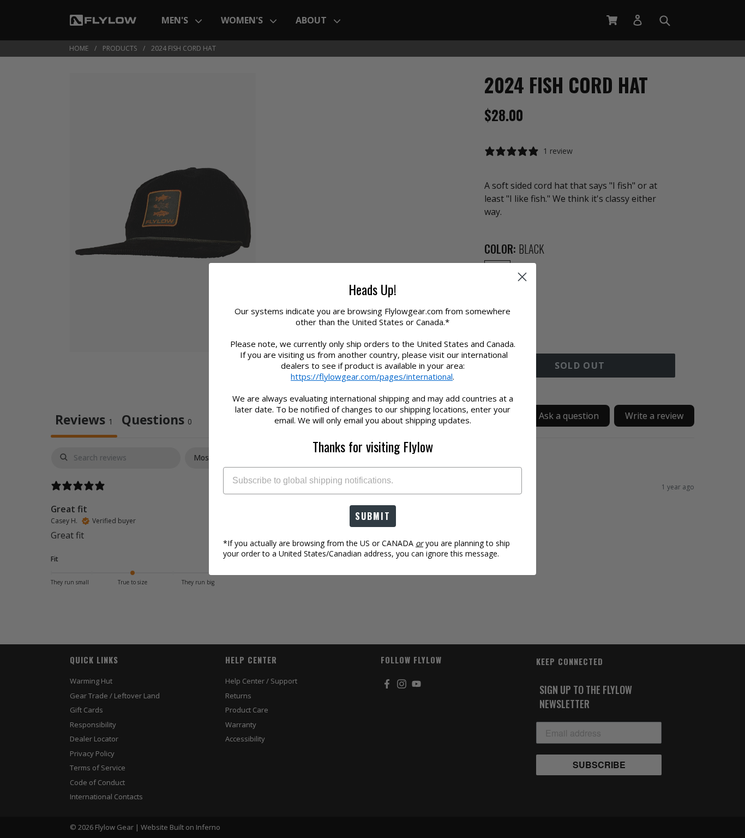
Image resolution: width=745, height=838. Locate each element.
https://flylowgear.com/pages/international (372, 376)
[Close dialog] (522, 276)
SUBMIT (372, 516)
